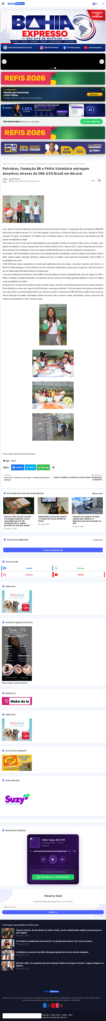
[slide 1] (51, 68)
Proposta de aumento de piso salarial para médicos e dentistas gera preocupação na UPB (87, 519)
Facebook (19, 467)
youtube (81, 574)
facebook (29, 568)
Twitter (32, 467)
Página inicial (7, 164)
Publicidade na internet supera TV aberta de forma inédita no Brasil (52, 518)
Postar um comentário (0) (53, 550)
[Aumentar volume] (62, 859)
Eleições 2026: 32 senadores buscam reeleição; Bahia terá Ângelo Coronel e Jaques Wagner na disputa (59, 964)
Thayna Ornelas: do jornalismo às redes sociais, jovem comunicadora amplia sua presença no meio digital (59, 931)
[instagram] (57, 1005)
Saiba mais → (95, 94)
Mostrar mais (97, 493)
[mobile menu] (3, 3)
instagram (29, 574)
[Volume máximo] (69, 851)
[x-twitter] (49, 1005)
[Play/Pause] (53, 859)
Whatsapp (44, 467)
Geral (15, 164)
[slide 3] (55, 68)
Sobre (70, 1015)
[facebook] (44, 1005)
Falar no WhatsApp (93, 121)
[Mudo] (31, 851)
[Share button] (53, 467)
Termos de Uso (55, 1015)
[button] (103, 3)
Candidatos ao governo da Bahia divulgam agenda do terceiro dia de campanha (52, 952)
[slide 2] (53, 68)
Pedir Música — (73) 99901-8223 (55, 877)
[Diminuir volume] (43, 859)
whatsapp (80, 568)
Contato (64, 1015)
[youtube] (53, 1005)
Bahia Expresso (62, 1017)
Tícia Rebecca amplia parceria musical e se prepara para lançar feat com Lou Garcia (54, 941)
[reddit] (61, 1005)
